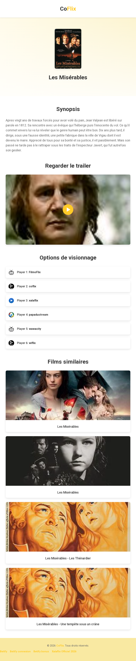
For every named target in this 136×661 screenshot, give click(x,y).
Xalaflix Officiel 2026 (64, 651)
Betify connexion (20, 651)
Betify (3, 651)
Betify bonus (41, 651)
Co (68, 8)
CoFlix (60, 645)
